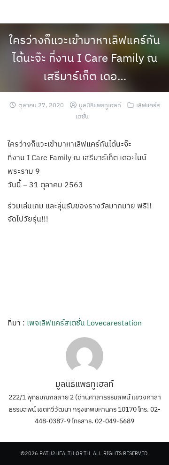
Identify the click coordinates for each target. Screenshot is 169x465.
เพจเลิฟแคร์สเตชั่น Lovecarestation (84, 322)
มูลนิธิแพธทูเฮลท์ (100, 105)
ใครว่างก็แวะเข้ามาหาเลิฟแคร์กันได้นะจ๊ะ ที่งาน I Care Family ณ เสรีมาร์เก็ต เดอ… (84, 57)
